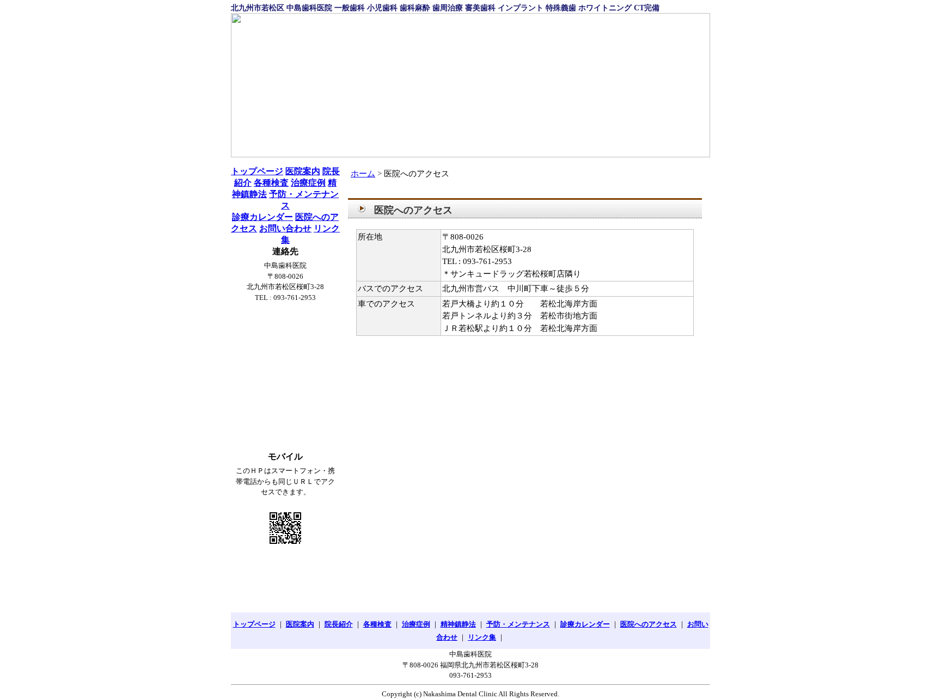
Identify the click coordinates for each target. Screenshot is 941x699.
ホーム (363, 173)
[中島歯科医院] (470, 85)
